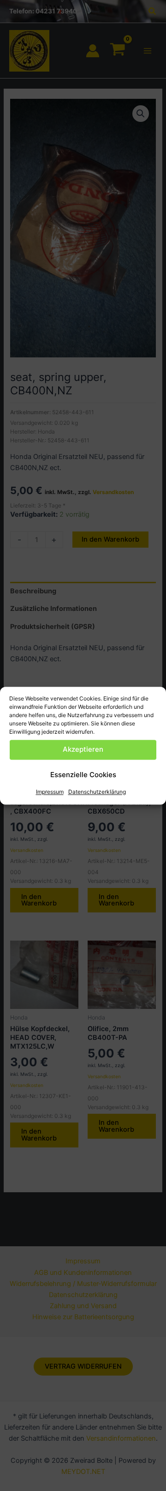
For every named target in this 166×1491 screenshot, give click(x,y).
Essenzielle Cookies (83, 774)
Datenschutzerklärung (97, 791)
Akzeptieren (83, 749)
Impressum (50, 791)
